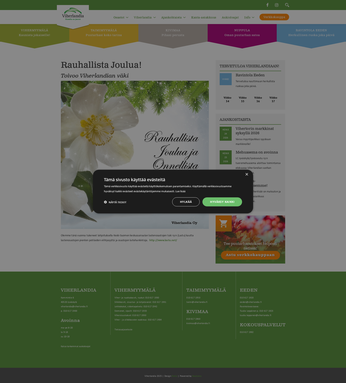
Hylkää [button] (186, 202)
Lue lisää (180, 191)
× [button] (246, 174)
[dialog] (173, 191)
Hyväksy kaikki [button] (222, 202)
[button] (115, 202)
